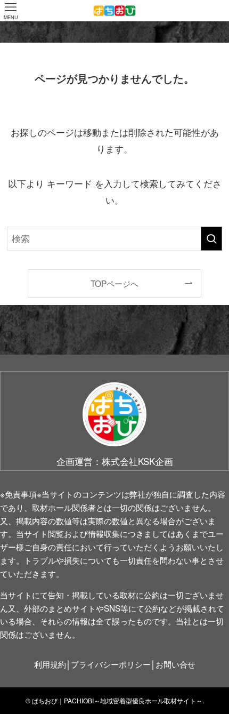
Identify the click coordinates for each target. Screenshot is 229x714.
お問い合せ (175, 664)
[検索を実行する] (211, 238)
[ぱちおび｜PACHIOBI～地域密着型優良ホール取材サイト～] (114, 10)
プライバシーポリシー (111, 664)
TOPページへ (114, 283)
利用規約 (50, 664)
